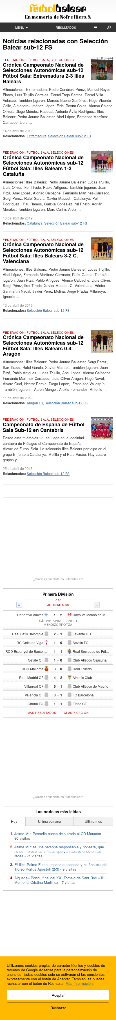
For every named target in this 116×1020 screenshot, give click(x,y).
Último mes (93, 821)
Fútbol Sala (37, 59)
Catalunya (35, 223)
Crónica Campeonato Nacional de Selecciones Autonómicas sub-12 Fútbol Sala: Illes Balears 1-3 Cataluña (43, 166)
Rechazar (58, 1007)
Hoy (14, 821)
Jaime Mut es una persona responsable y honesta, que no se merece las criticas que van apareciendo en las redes (59, 851)
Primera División (58, 594)
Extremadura (36, 135)
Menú (19, 27)
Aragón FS (35, 402)
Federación (14, 59)
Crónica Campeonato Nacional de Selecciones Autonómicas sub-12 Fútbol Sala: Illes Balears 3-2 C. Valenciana (43, 252)
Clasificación (76, 713)
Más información (79, 983)
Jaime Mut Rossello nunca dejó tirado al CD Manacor (57, 833)
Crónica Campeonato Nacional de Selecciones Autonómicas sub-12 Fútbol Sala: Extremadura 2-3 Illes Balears (43, 73)
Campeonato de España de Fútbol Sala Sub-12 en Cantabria (43, 427)
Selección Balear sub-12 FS (69, 135)
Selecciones (62, 59)
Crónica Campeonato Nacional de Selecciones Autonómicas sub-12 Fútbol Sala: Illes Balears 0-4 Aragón (43, 345)
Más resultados (42, 713)
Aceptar (58, 995)
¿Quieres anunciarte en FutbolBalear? (58, 579)
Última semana (49, 821)
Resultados (66, 27)
